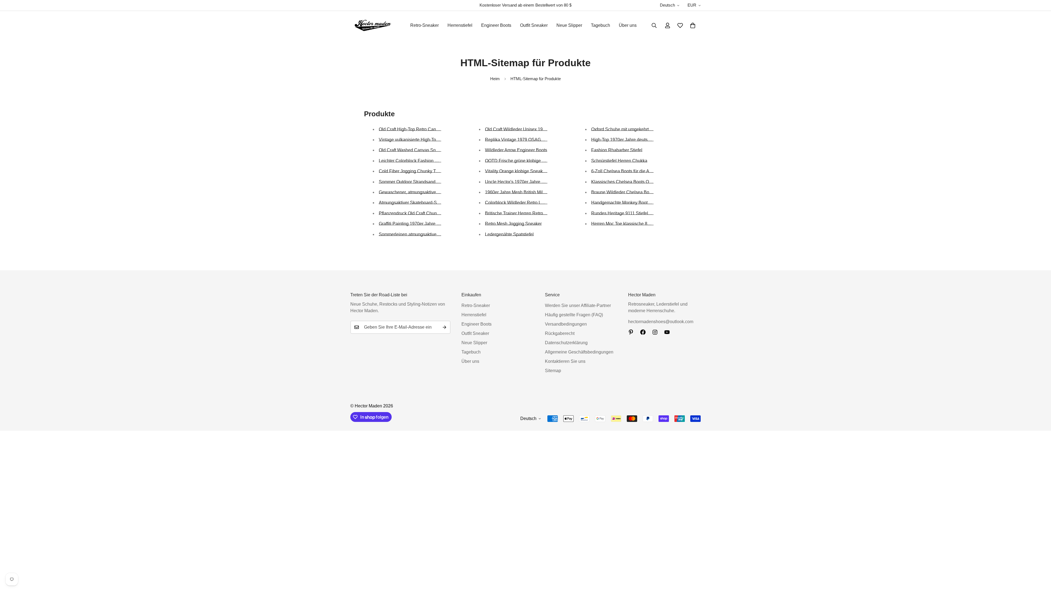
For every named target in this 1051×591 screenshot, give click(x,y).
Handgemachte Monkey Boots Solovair (629, 202)
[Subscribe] (444, 327)
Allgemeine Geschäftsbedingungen (579, 352)
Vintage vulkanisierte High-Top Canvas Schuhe (425, 139)
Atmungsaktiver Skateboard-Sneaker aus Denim (425, 202)
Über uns (628, 25)
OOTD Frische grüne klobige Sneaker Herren (529, 160)
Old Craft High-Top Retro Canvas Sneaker (419, 129)
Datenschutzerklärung (566, 342)
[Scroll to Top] (1040, 561)
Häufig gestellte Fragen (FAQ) (574, 314)
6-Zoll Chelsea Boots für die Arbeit (624, 171)
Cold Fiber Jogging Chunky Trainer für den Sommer (429, 171)
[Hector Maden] (372, 25)
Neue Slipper (569, 25)
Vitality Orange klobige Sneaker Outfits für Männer (533, 171)
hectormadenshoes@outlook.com (660, 321)
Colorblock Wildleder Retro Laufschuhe (523, 202)
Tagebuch (600, 25)
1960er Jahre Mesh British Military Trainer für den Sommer (541, 192)
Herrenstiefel (459, 25)
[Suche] (654, 25)
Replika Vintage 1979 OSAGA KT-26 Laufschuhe (532, 139)
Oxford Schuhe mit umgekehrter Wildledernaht (636, 129)
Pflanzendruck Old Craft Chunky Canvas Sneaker (427, 213)
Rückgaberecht (559, 333)
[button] (692, 25)
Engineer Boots (496, 25)
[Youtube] (667, 332)
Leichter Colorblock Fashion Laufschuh (417, 160)
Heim (495, 78)
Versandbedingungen (566, 324)
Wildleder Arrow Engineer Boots (516, 150)
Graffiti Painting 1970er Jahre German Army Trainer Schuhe (436, 223)
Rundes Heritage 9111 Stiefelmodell (626, 213)
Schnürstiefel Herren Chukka (619, 160)
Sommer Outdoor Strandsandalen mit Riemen (423, 181)
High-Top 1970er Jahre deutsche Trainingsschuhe (639, 139)
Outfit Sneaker (534, 25)
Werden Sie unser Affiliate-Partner (578, 305)
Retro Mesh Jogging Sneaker (513, 223)
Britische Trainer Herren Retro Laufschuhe (526, 213)
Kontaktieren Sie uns (565, 361)
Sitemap (553, 370)
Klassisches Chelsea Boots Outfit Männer (631, 181)
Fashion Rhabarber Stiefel (616, 150)
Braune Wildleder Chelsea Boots (623, 192)
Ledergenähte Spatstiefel (509, 234)
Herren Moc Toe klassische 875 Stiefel (628, 223)
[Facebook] (643, 332)
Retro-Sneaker (424, 25)
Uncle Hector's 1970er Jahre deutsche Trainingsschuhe (539, 181)
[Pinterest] (631, 332)
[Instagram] (655, 332)
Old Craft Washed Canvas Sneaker (413, 150)
